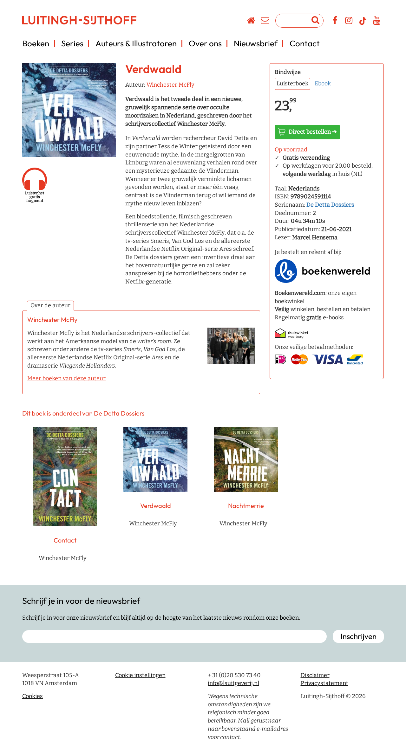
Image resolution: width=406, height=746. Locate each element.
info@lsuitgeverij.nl (233, 683)
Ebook (323, 83)
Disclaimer (315, 675)
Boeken (35, 43)
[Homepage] (251, 21)
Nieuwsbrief (256, 43)
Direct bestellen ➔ (313, 131)
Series (72, 43)
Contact (305, 43)
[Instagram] (349, 21)
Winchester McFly (170, 84)
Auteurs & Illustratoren (136, 43)
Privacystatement (324, 683)
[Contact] (265, 21)
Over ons (205, 43)
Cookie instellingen (140, 675)
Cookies (32, 696)
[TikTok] (362, 23)
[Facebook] (335, 21)
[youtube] (377, 21)
